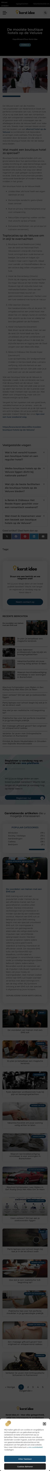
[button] (44, 1423)
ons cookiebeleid (35, 1447)
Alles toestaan (25, 1459)
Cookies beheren (25, 1466)
